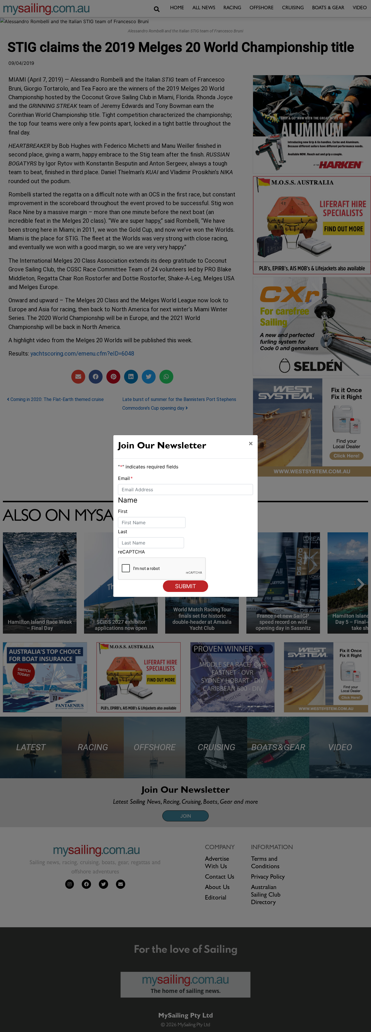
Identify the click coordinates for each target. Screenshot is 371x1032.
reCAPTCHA (131, 552)
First (123, 511)
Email (125, 478)
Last (122, 531)
